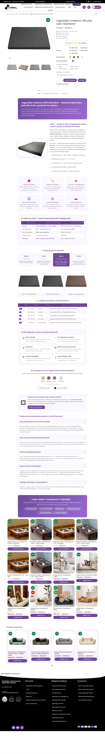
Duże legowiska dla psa (58, 689)
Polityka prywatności (31, 693)
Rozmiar (58, 50)
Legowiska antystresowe (59, 686)
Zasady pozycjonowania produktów (36, 700)
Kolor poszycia (60, 57)
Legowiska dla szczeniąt (58, 700)
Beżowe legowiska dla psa (85, 686)
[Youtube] (18, 728)
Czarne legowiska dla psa (85, 693)
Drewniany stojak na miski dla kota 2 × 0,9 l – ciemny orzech (86, 542)
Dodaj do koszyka (70, 80)
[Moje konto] (88, 7)
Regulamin (29, 696)
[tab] (39, 92)
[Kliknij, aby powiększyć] (10, 58)
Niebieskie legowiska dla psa (86, 696)
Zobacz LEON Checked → (36, 407)
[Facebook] (13, 728)
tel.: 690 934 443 (7, 687)
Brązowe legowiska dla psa (86, 689)
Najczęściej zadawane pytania (34, 686)
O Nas (27, 689)
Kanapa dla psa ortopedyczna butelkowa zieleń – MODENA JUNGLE (16, 653)
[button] (18, 549)
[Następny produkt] (97, 14)
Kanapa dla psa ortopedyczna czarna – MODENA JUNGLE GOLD (40, 652)
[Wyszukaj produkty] (84, 7)
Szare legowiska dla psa (85, 700)
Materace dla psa (57, 710)
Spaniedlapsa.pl (15, 673)
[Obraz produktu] (18, 529)
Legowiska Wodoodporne (59, 721)
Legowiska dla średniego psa (60, 696)
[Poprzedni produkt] (94, 14)
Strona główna (10, 14)
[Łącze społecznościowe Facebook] (86, 2)
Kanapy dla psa (56, 693)
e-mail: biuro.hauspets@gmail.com (10, 691)
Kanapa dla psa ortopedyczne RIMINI (86, 575)
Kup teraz (82, 80)
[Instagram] (22, 728)
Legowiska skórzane (57, 703)
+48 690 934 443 (97, 1)
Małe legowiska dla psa (58, 707)
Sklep (16, 14)
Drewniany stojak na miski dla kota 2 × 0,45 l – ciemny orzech (40, 542)
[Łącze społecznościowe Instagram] (90, 2)
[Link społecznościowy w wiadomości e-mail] (88, 2)
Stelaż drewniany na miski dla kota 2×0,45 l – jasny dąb (17, 542)
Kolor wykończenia (61, 61)
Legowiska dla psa (24, 14)
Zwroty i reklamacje (31, 703)
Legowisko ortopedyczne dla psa (61, 714)
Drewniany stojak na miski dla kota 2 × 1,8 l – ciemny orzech (40, 575)
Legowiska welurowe (58, 717)
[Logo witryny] (11, 7)
